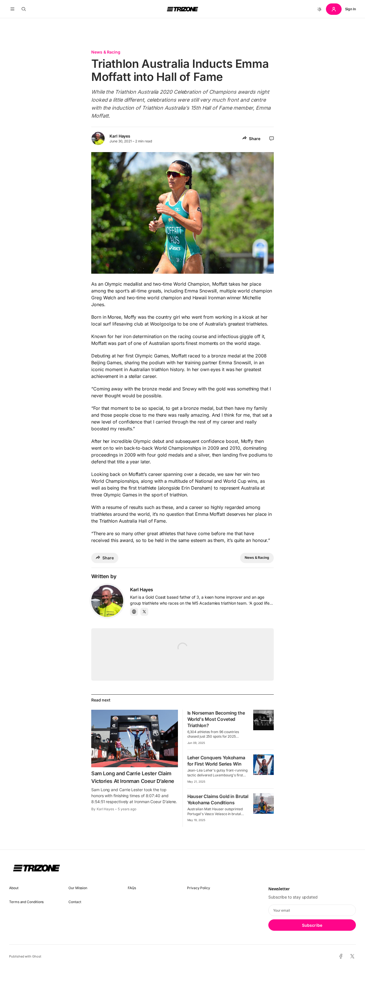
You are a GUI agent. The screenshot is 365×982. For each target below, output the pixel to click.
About (14, 888)
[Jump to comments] (271, 138)
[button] (12, 9)
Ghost (36, 956)
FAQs (132, 888)
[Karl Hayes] (107, 601)
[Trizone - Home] (182, 9)
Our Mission (77, 888)
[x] (352, 956)
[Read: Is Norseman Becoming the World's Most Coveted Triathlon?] (263, 720)
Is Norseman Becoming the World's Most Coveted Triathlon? (216, 719)
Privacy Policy (198, 888)
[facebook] (341, 956)
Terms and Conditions (26, 902)
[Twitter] (144, 612)
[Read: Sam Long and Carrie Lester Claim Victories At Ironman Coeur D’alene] (134, 738)
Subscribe (312, 925)
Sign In (350, 9)
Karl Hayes (120, 136)
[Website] (134, 612)
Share (254, 138)
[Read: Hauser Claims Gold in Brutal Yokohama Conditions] (263, 803)
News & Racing (105, 52)
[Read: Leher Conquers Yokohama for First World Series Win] (263, 764)
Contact (74, 902)
